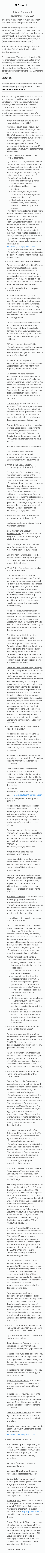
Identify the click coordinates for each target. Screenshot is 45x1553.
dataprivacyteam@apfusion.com (21, 246)
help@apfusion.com (30, 1511)
